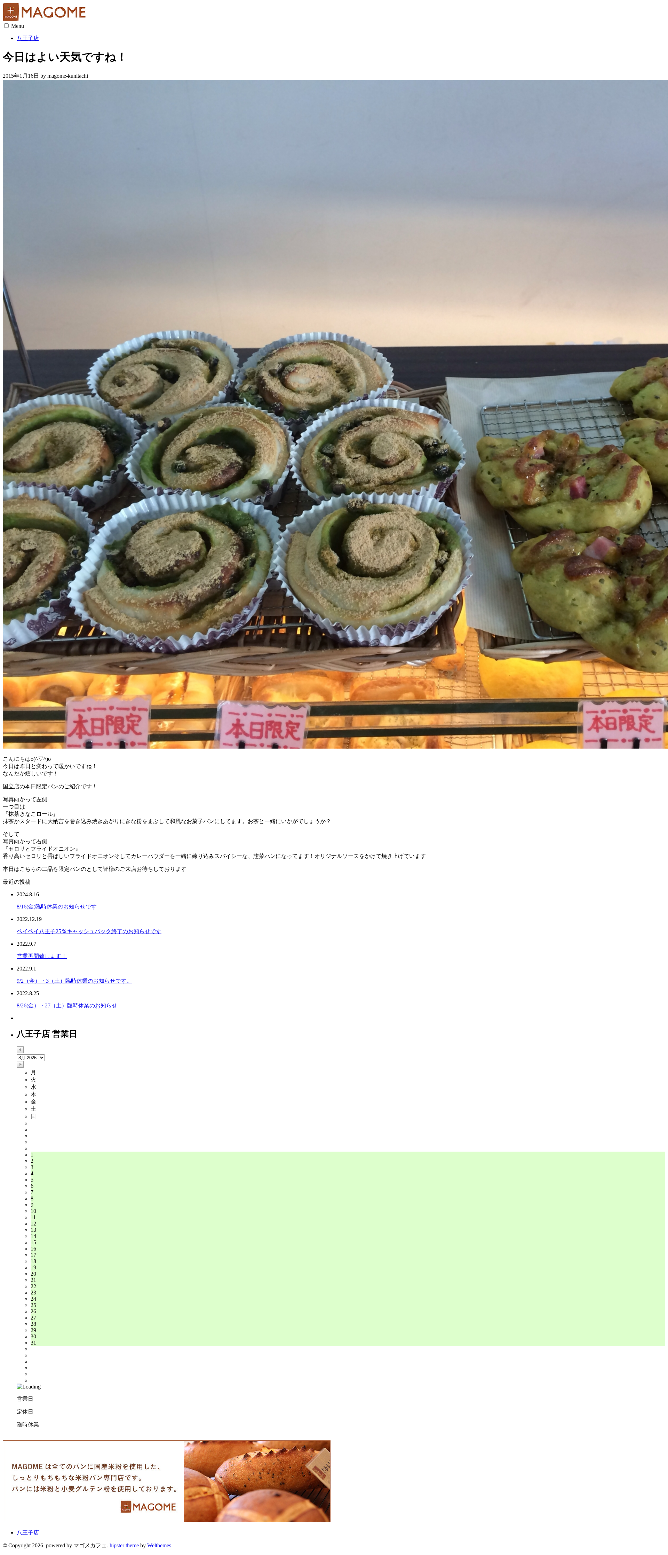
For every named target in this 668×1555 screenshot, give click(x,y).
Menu (17, 26)
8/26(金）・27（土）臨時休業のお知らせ (67, 1005)
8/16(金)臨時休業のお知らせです (57, 907)
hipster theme (124, 1545)
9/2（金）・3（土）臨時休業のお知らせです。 (74, 981)
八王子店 (28, 38)
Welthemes (159, 1545)
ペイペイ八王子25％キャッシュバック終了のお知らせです (89, 931)
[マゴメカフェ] (46, 19)
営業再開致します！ (42, 956)
